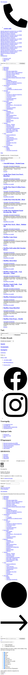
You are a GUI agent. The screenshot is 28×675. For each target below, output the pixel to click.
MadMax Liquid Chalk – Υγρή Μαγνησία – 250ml (12, 272)
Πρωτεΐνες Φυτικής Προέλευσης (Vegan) (15, 506)
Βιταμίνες (5, 539)
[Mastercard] (2, 466)
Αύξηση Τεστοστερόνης (11, 567)
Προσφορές (6, 496)
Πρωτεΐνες (5, 499)
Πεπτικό (8, 573)
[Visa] (2, 464)
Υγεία (4, 562)
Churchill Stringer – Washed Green (13, 163)
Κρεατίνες (5, 508)
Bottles (7, 577)
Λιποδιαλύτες (6, 514)
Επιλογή (5, 171)
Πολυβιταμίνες (9, 545)
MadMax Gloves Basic (10, 260)
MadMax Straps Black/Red (11, 308)
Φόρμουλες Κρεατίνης (11, 513)
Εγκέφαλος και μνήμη (11, 571)
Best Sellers (6, 497)
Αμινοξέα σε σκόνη (10, 525)
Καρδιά (8, 570)
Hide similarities (8, 644)
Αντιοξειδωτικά (9, 541)
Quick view (23, 167)
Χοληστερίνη (9, 574)
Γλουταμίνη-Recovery (11, 527)
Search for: (3, 63)
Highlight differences (10, 646)
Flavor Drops (9, 561)
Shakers (8, 578)
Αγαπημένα (4, 350)
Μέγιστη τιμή (24, 333)
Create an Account (8, 478)
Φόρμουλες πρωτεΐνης (11, 505)
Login (2, 486)
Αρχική (3, 344)
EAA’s (7, 522)
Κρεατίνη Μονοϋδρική (11, 510)
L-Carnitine (9, 517)
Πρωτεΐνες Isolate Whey (11, 500)
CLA (7, 515)
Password (3, 483)
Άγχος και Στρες (10, 566)
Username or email (5, 480)
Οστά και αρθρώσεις (11, 564)
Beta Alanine (9, 531)
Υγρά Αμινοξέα (9, 528)
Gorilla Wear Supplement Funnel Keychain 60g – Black (13, 211)
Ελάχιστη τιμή (4, 333)
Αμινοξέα (5, 519)
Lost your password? (5, 487)
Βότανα (8, 543)
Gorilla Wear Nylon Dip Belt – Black (14, 199)
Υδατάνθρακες (9, 538)
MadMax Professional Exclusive (12, 297)
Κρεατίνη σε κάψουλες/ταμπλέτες (14, 512)
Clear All (3, 160)
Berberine (8, 540)
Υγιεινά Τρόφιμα (10, 556)
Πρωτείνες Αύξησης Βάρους (12, 502)
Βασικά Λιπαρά (9, 549)
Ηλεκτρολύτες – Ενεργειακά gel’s (14, 534)
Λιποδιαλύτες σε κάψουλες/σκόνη (14, 518)
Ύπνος (7, 565)
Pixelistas (9, 469)
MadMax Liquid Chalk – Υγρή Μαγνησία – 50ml (12, 285)
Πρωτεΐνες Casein (10, 504)
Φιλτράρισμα (17, 334)
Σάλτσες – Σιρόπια (10, 553)
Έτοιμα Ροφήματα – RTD (12, 560)
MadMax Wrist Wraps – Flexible (13, 319)
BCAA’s (8, 521)
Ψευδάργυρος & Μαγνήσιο (12, 547)
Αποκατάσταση (9, 569)
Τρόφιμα (5, 552)
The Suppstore (4, 1)
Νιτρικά (8, 535)
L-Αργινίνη (8, 526)
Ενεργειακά (6, 530)
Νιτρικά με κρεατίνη (11, 536)
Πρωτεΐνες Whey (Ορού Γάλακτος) (14, 501)
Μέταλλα (8, 551)
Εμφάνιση (3, 159)
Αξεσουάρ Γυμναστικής (14, 166)
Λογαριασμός (4, 347)
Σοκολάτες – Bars (10, 554)
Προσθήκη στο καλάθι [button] (8, 184)
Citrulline (8, 532)
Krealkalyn (8, 509)
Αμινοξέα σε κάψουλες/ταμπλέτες (14, 523)
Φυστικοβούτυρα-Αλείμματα (13, 557)
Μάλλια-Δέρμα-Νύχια (11, 544)
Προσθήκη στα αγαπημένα (9, 167)
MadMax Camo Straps (10, 237)
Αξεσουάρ (5, 166)
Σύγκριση (18, 167)
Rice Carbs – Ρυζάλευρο (12, 558)
